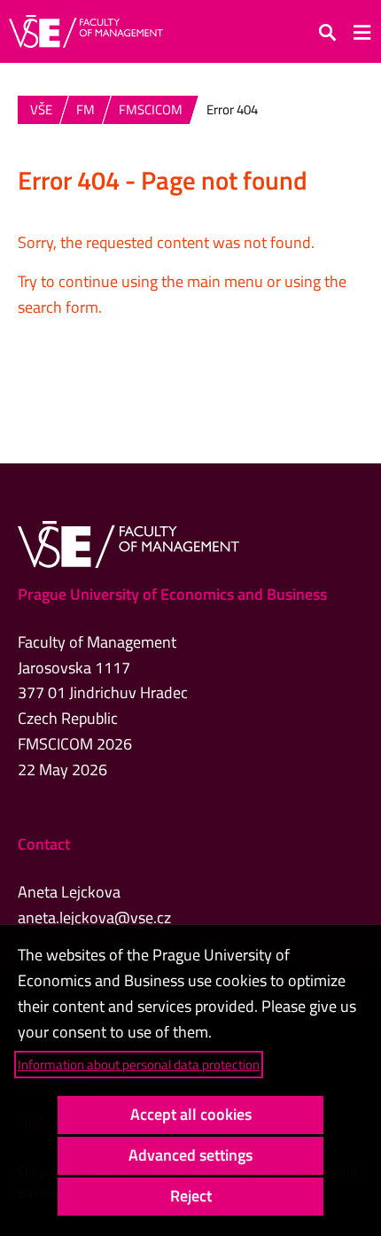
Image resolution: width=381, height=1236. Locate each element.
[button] (328, 31)
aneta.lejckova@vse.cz (94, 917)
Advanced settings (190, 1155)
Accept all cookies (191, 1114)
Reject (191, 1196)
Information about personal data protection (139, 1064)
